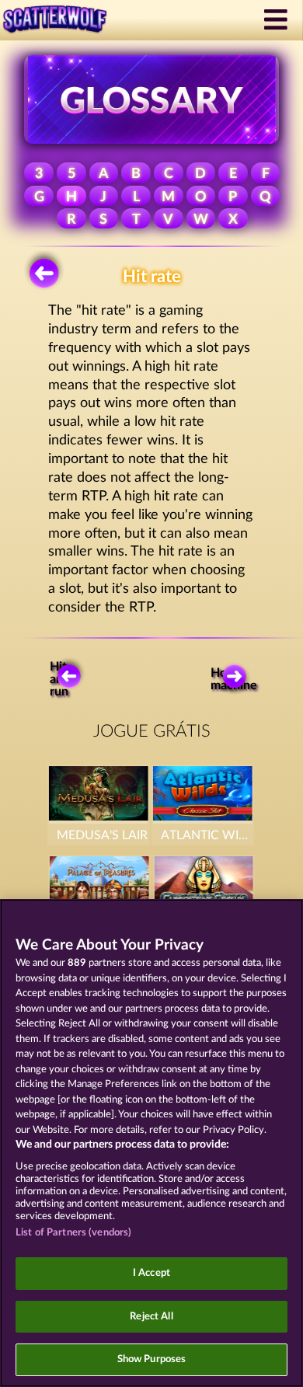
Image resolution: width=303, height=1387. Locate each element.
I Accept (151, 1273)
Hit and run (60, 679)
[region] (151, 1143)
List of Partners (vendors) (73, 1233)
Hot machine (237, 679)
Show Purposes (151, 1359)
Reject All (151, 1317)
